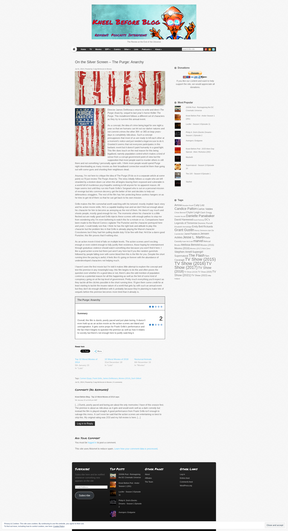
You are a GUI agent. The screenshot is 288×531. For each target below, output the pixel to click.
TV (91, 49)
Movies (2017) (196, 248)
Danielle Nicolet (180, 216)
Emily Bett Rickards (202, 226)
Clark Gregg (206, 212)
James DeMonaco (110, 378)
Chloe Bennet (180, 213)
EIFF (107, 49)
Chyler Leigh (193, 212)
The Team (149, 482)
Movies (98, 49)
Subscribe (84, 495)
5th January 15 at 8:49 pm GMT (86, 400)
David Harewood (183, 219)
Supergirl (197, 251)
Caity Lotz (199, 205)
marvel (198, 241)
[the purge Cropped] (162, 101)
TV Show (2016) (190, 263)
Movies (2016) (182, 248)
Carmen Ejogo (86, 378)
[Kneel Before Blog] (144, 22)
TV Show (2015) (200, 259)
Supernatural (181, 256)
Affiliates (148, 478)
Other (127, 49)
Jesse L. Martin (194, 237)
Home (83, 49)
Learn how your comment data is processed (135, 448)
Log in (182, 474)
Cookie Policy (58, 526)
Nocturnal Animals (143, 359)
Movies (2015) (207, 245)
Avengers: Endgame (194, 141)
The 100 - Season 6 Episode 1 (198, 174)
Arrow (178, 205)
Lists (136, 49)
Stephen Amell (183, 251)
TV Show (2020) (205, 272)
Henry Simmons (201, 230)
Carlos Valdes (205, 208)
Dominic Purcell (205, 223)
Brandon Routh (187, 205)
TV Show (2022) (199, 275)
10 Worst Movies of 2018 (116, 359)
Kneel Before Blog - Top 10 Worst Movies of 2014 (95, 397)
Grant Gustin (184, 230)
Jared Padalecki (192, 233)
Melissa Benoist (190, 244)
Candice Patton (185, 209)
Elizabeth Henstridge (183, 227)
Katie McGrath (187, 241)
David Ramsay (198, 220)
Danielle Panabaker (200, 216)
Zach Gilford (136, 378)
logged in (92, 442)
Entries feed (185, 478)
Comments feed (186, 482)
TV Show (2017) (193, 265)
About (158, 49)
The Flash (197, 255)
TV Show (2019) (190, 272)
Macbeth (189, 157)
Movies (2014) (124, 378)
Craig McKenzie (99, 69)
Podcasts (147, 49)
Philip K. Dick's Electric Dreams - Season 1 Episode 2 (130, 503)
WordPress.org (186, 486)
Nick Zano (206, 248)
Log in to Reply (85, 423)
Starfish (189, 182)
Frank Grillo (97, 378)
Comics (117, 49)
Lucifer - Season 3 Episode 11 (198, 124)
